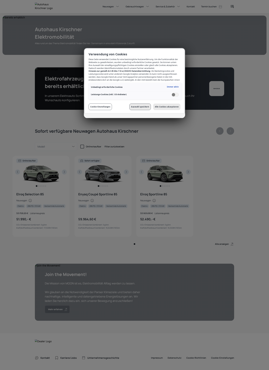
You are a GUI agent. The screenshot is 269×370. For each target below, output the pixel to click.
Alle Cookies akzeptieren (167, 107)
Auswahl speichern (140, 107)
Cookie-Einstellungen (100, 107)
